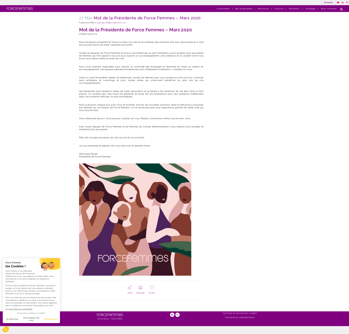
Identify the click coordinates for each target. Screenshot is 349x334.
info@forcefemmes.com (115, 22)
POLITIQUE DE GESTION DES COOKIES (240, 313)
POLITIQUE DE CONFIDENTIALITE (240, 317)
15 (152, 293)
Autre (99, 22)
